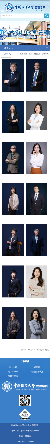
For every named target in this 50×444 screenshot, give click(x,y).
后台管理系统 (37, 371)
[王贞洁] (36, 102)
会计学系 (45, 54)
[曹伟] (36, 185)
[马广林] (36, 226)
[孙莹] (36, 143)
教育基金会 (13, 376)
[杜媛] (13, 185)
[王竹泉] (13, 61)
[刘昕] (36, 308)
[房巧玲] (13, 102)
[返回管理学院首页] (25, 8)
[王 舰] (13, 143)
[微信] (25, 396)
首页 (30, 54)
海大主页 (13, 367)
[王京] (13, 267)
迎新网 (37, 367)
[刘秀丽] (13, 308)
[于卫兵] (13, 226)
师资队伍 (36, 54)
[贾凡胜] (36, 61)
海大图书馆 (13, 371)
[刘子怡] (36, 267)
